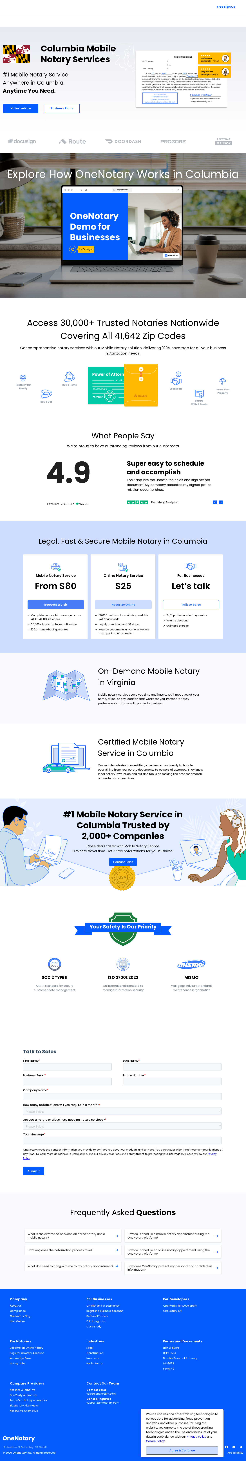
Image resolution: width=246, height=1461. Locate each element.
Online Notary (17, 22)
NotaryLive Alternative (24, 1411)
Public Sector (94, 1363)
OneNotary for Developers (180, 1305)
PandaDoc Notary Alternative (28, 1400)
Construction (95, 1353)
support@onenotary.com (102, 1400)
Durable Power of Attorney (180, 1358)
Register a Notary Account (27, 1353)
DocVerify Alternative (23, 1395)
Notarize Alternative (22, 1390)
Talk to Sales (192, 7)
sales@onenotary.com (101, 1391)
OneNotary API (172, 1311)
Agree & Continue (182, 1450)
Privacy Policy (196, 1437)
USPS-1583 (169, 1353)
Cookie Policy (155, 1441)
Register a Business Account (104, 1311)
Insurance (92, 1358)
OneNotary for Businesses (103, 1305)
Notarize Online (123, 605)
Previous (215, 502)
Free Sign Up (226, 7)
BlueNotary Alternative (24, 1405)
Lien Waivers (171, 1348)
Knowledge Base (20, 1358)
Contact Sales (123, 862)
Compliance (18, 1311)
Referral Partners (97, 1316)
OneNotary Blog (20, 1316)
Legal (89, 1348)
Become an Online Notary (26, 1348)
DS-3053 (168, 1363)
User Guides (17, 1321)
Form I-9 (168, 1368)
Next (221, 502)
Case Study (93, 1326)
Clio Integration (96, 1321)
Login (235, 21)
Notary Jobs (17, 1363)
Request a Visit (55, 605)
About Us (15, 1305)
